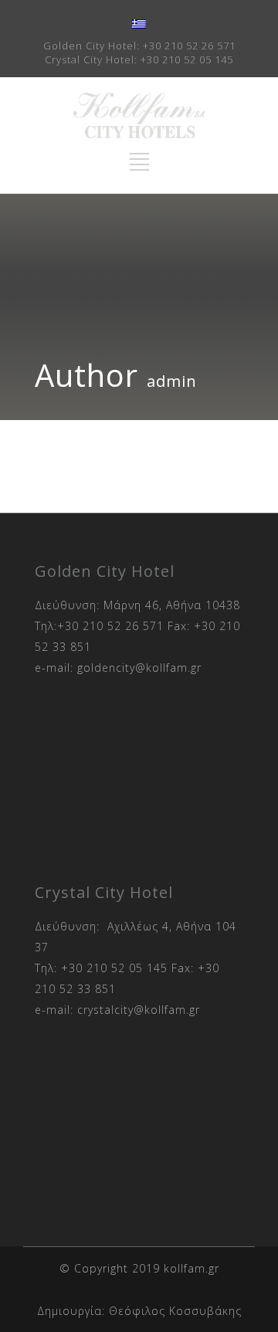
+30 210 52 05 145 (187, 59)
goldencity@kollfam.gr (139, 667)
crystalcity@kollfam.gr (138, 1009)
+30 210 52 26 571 (189, 46)
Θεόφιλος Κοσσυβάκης (175, 1310)
